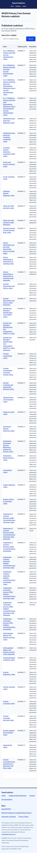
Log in (24, 6)
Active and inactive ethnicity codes (9, 164)
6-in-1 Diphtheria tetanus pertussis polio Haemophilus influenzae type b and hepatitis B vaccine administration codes (9, 106)
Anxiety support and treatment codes (8, 733)
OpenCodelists (18, 3)
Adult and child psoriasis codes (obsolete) (8, 223)
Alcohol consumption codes (7, 356)
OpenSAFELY (6, 809)
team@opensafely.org (8, 834)
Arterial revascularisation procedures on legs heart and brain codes (9, 764)
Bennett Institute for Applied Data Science (16, 813)
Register (18, 6)
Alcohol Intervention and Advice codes (9, 286)
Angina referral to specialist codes (8, 501)
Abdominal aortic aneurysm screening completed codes (9, 137)
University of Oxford (9, 817)
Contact (32, 796)
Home (4, 796)
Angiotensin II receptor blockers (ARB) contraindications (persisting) (9, 547)
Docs (12, 6)
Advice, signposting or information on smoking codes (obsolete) (8, 276)
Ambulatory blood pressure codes (8, 458)
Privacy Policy (24, 817)
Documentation (7, 799)
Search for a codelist (9, 35)
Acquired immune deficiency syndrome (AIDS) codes (9, 152)
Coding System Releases (17, 796)
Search (31, 39)
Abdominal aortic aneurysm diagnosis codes (9, 121)
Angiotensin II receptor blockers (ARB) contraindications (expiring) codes (9, 518)
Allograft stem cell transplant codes (8, 400)
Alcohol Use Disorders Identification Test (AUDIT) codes (7, 313)
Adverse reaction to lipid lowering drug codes (9, 230)
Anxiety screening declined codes (8, 718)
